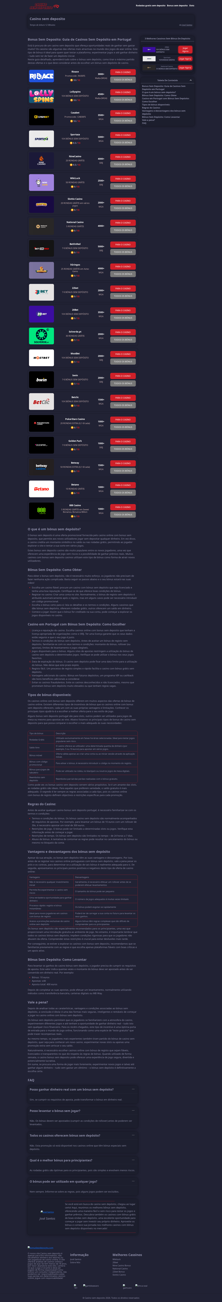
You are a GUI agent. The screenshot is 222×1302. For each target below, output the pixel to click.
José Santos (187, 25)
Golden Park (75, 440)
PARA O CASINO (123, 72)
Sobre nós (75, 1262)
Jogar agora (185, 50)
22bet (75, 287)
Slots (191, 5)
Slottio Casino (75, 198)
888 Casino (75, 505)
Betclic (75, 397)
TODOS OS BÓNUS (123, 79)
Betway (75, 462)
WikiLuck (75, 178)
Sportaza (75, 134)
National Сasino (120, 1268)
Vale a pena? (148, 120)
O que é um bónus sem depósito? (159, 92)
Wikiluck (117, 1259)
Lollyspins (75, 91)
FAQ (144, 123)
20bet (115, 1262)
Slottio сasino (119, 1274)
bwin (75, 375)
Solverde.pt (75, 331)
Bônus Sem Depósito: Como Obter (159, 95)
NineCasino (75, 156)
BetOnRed (75, 244)
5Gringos (75, 264)
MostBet (75, 353)
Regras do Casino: (151, 107)
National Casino (75, 222)
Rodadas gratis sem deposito (150, 5)
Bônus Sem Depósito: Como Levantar (161, 117)
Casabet (75, 112)
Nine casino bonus (122, 1265)
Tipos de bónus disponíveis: (156, 104)
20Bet (75, 309)
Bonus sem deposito (177, 5)
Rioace (75, 71)
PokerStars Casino (75, 419)
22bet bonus (119, 1271)
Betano (75, 484)
